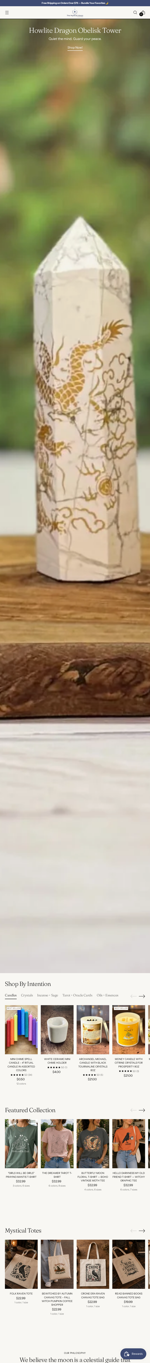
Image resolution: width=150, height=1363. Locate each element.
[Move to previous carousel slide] (133, 996)
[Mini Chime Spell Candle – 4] (21, 1029)
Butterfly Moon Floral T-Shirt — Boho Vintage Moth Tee (93, 1177)
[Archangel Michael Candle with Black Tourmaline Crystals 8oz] (93, 1029)
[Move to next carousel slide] (142, 996)
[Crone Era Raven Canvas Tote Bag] (93, 1264)
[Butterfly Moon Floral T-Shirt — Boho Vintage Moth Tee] (93, 1143)
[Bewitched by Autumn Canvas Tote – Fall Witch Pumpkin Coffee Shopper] (57, 1264)
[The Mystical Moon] (75, 12)
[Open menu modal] (7, 12)
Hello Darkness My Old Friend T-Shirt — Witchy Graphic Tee (128, 1177)
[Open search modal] (135, 12)
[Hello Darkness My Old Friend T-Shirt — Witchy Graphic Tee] (128, 1143)
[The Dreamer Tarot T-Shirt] (57, 1143)
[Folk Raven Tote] (21, 1264)
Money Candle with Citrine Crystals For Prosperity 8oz (129, 1063)
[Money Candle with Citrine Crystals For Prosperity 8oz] (128, 1029)
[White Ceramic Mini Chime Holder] (57, 1029)
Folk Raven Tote (21, 1293)
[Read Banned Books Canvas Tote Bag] (128, 1264)
